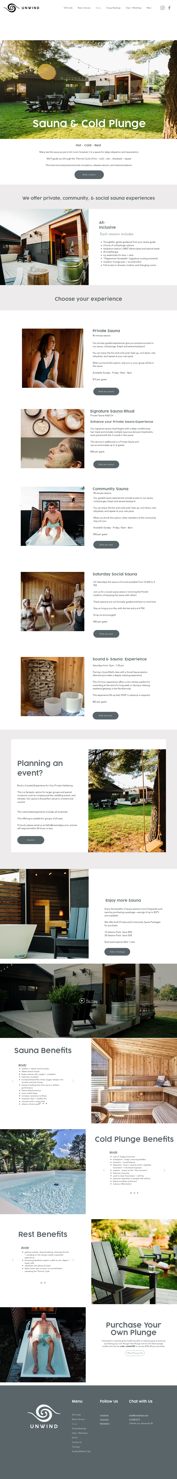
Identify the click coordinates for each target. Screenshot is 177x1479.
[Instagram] (162, 8)
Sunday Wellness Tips (81, 1451)
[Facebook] (169, 8)
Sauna (74, 1424)
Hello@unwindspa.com (57, 825)
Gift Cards (76, 1414)
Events (75, 1437)
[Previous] (12, 1081)
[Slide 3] (46, 1103)
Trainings (76, 1446)
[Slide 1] (39, 1103)
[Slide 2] (43, 1103)
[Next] (73, 1081)
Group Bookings (79, 1428)
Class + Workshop (80, 1433)
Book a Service (78, 1419)
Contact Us (77, 1442)
